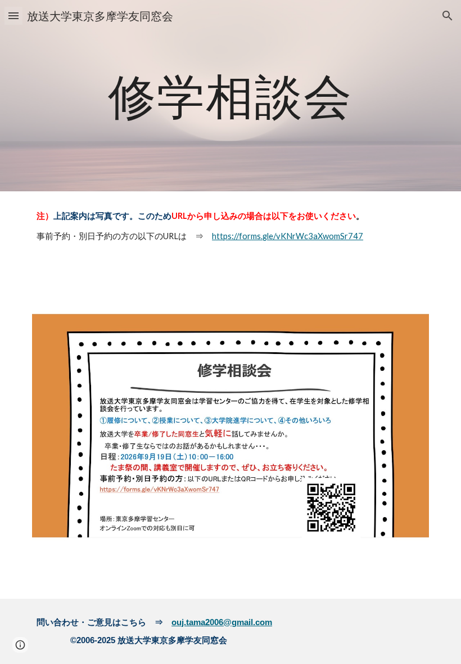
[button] (13, 15)
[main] (230, 95)
